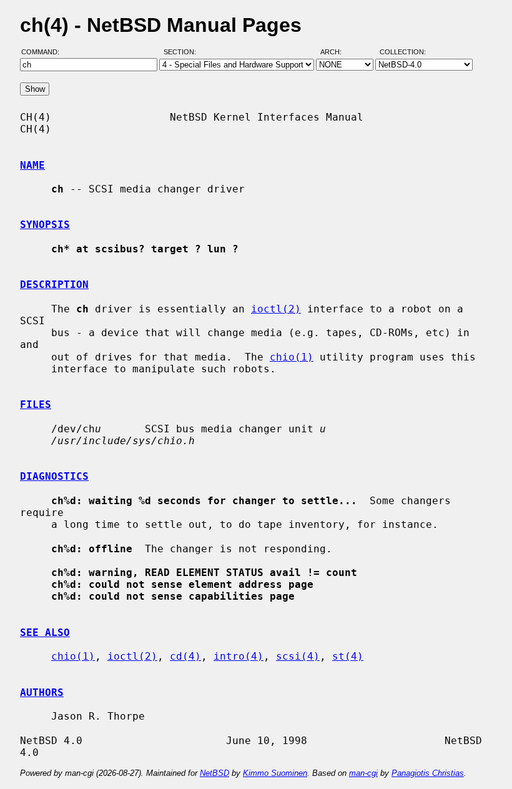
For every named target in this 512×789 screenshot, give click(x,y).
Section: (183, 52)
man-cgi (363, 773)
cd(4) (185, 656)
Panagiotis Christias (427, 773)
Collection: (403, 52)
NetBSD (214, 773)
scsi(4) (298, 656)
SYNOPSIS (45, 225)
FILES (35, 404)
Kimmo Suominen (275, 773)
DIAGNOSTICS (54, 476)
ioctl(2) (276, 309)
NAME (32, 165)
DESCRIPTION (54, 284)
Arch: (336, 52)
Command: (44, 52)
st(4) (347, 656)
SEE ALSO (45, 632)
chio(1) (291, 357)
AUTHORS (42, 692)
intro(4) (238, 656)
